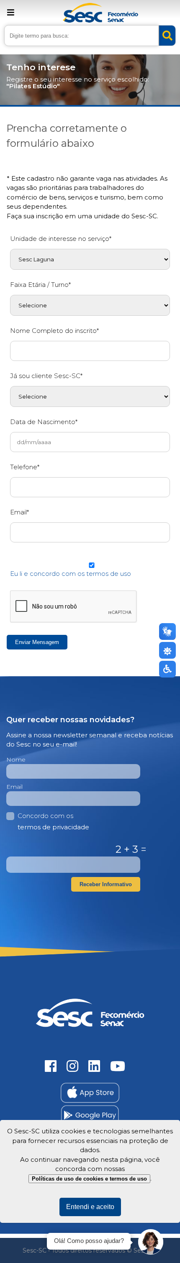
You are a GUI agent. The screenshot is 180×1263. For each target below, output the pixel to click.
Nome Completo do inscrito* (54, 331)
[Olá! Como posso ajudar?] (150, 1242)
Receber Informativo (106, 884)
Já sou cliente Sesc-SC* (46, 376)
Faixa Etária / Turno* (40, 285)
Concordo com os (53, 821)
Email (14, 786)
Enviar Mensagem (37, 642)
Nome (16, 759)
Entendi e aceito (90, 1206)
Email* (19, 512)
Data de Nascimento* (43, 422)
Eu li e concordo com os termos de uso (70, 574)
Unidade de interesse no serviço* (60, 239)
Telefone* (24, 467)
